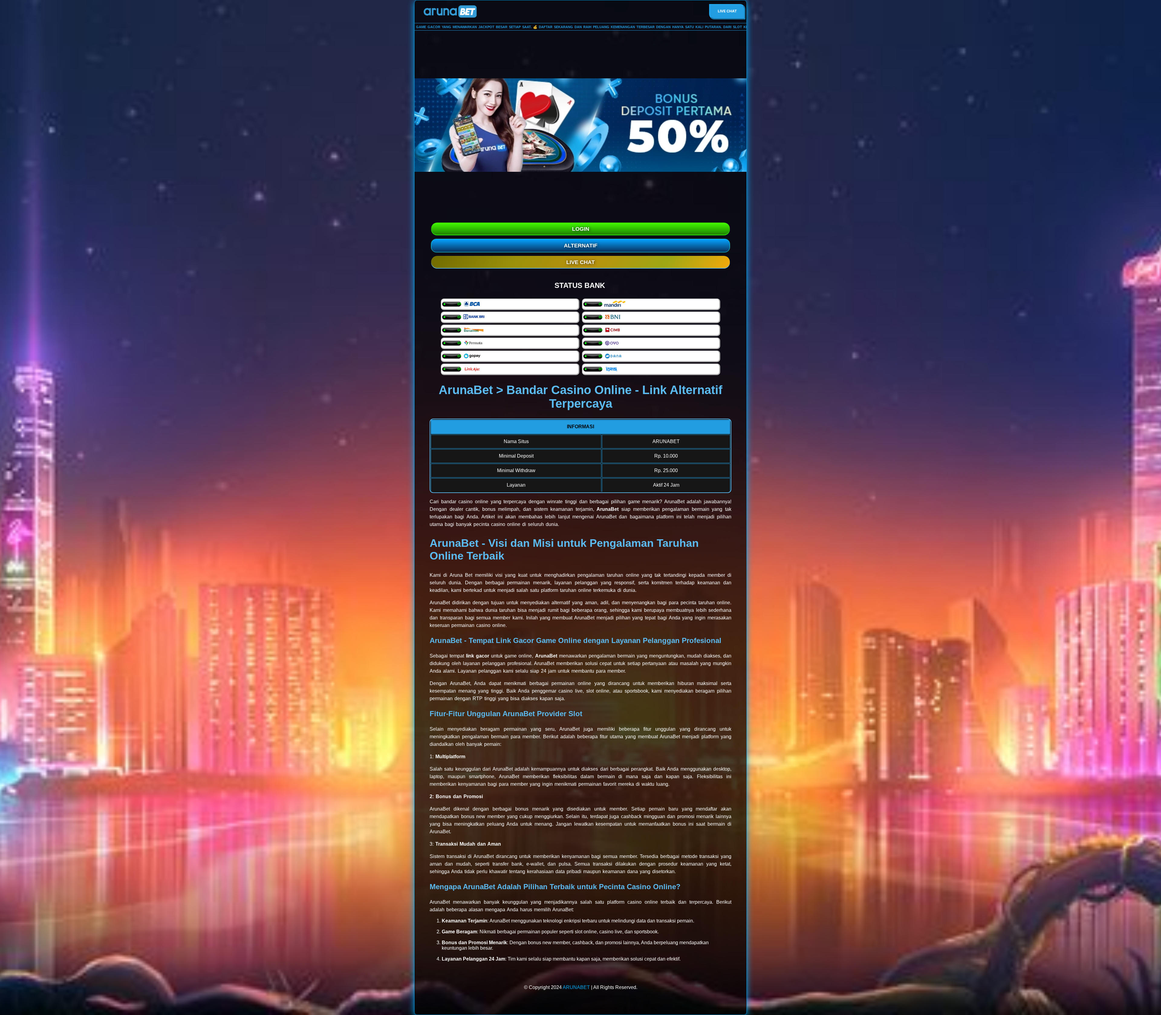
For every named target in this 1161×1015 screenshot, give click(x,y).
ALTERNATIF (580, 246)
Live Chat (727, 11)
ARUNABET (576, 987)
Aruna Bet (461, 575)
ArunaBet (674, 501)
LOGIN (580, 229)
